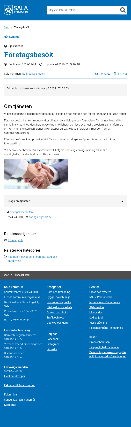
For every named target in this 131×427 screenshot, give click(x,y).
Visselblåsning (98, 322)
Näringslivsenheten (33, 73)
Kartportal (10, 404)
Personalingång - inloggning (106, 327)
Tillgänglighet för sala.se (104, 347)
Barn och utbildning (58, 292)
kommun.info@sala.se (26, 297)
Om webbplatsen (99, 342)
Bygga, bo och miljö (58, 297)
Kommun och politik (59, 302)
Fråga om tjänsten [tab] (19, 201)
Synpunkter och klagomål (19, 399)
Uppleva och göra (57, 322)
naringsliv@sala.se (40, 217)
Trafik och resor (56, 317)
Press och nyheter (100, 292)
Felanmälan (11, 394)
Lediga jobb (96, 317)
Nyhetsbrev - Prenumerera (104, 302)
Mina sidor (95, 312)
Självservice (96, 307)
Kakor (92, 337)
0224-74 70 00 (30, 292)
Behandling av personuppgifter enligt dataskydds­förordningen (107, 354)
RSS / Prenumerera (100, 297)
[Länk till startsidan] (16, 10)
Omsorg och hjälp (57, 312)
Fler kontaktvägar (14, 376)
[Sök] (123, 10)
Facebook (53, 339)
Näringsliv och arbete (59, 307)
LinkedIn (52, 349)
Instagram (53, 344)
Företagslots (15, 240)
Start (6, 27)
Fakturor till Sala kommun (19, 385)
